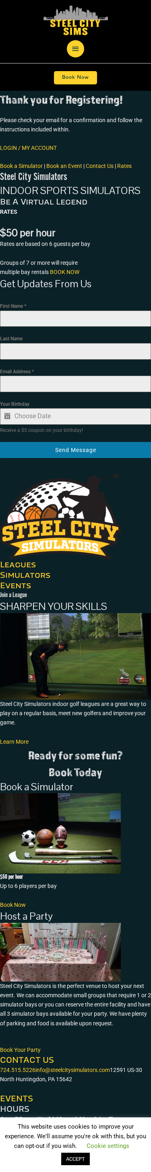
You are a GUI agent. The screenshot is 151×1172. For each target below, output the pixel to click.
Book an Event (64, 166)
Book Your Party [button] (20, 1050)
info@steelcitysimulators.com (72, 1070)
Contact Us (100, 166)
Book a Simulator (21, 166)
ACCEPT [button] (75, 1159)
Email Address (17, 371)
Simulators (25, 575)
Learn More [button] (14, 741)
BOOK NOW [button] (64, 272)
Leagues (18, 565)
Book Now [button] (13, 905)
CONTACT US (27, 1060)
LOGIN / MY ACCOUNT (28, 148)
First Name (13, 306)
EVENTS (16, 1099)
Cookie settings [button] (108, 1146)
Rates (124, 166)
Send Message (75, 450)
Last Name (11, 339)
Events (15, 586)
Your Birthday (14, 404)
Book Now (75, 77)
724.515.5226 (17, 1070)
